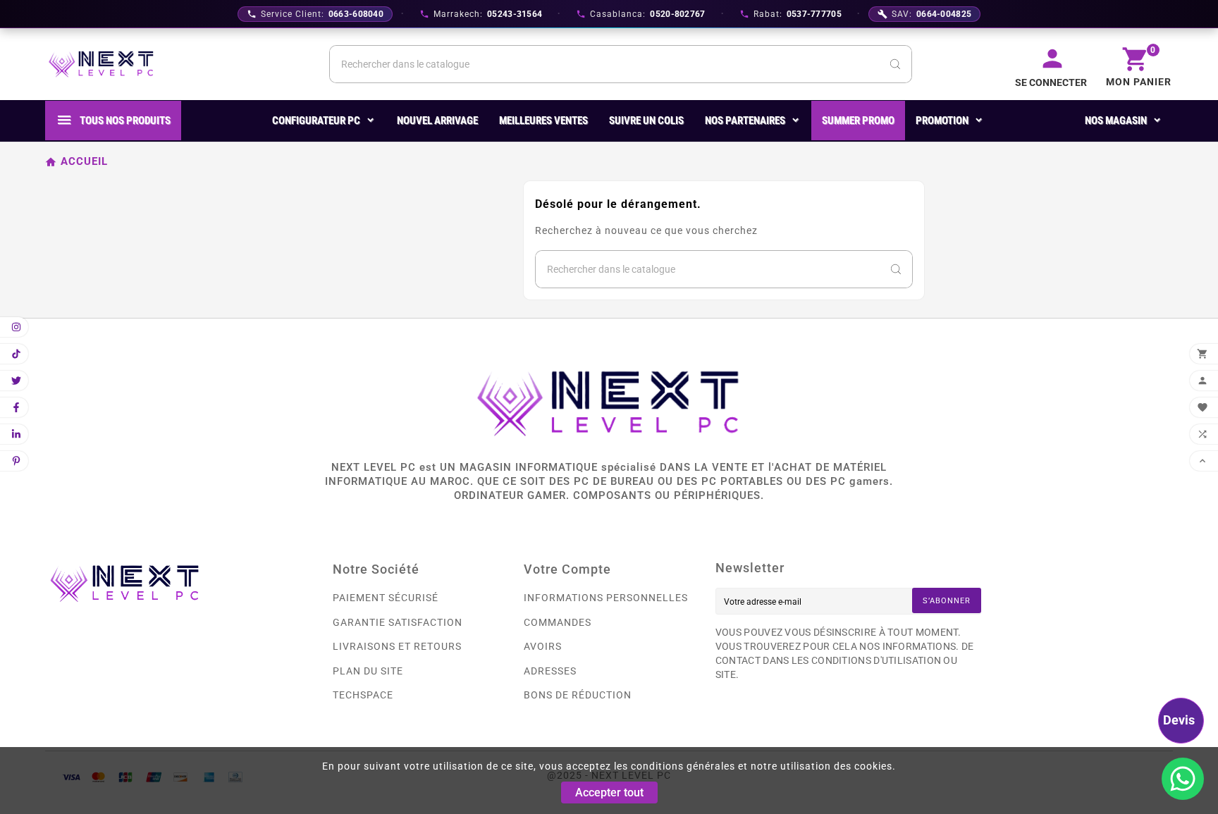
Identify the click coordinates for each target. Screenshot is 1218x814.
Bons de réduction (578, 695)
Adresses (550, 671)
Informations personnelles (606, 597)
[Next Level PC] (101, 64)
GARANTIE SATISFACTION (397, 622)
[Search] (895, 64)
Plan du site (368, 671)
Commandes (557, 622)
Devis (1179, 720)
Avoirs (543, 646)
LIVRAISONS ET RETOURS (397, 646)
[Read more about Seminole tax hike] (1183, 779)
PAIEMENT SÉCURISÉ (385, 597)
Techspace (363, 695)
